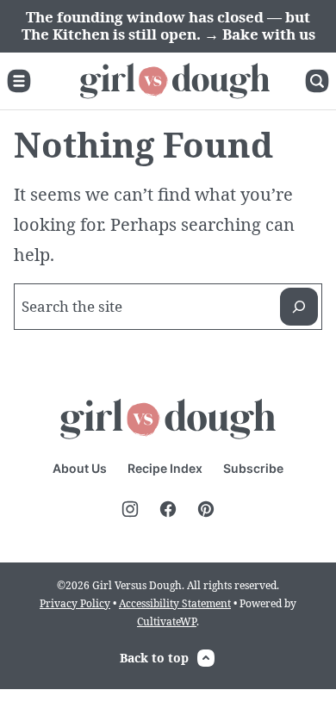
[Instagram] (130, 509)
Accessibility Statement (175, 603)
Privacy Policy (75, 603)
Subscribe (253, 468)
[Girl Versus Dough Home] (175, 81)
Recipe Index (165, 468)
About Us (80, 468)
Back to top (154, 657)
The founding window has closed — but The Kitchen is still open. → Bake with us (168, 25)
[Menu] (19, 81)
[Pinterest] (206, 509)
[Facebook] (168, 509)
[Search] (317, 81)
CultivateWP (166, 621)
